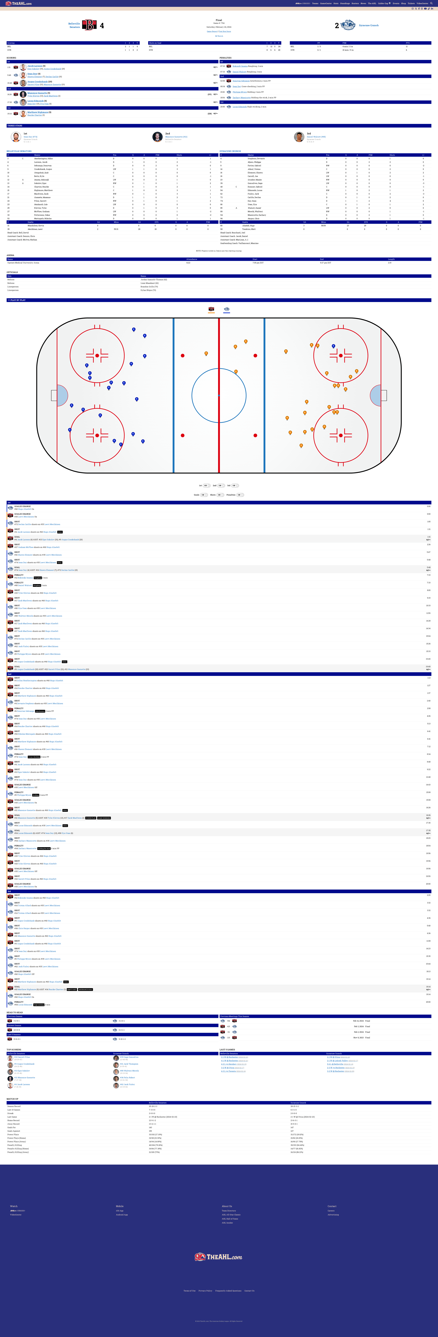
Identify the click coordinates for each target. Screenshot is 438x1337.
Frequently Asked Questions (228, 1291)
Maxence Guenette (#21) (176, 137)
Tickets (411, 3)
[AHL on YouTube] (425, 9)
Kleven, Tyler (40, 208)
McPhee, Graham (42, 211)
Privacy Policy (205, 1291)
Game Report (212, 31)
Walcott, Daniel (254, 208)
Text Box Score (225, 31)
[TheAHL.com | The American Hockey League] (18, 3)
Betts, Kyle (39, 176)
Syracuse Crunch (230, 151)
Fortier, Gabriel (254, 165)
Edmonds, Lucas (255, 190)
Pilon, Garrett (40, 201)
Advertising (333, 1214)
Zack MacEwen (51, 96)
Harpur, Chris (253, 218)
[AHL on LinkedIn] (432, 9)
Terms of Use (190, 1291)
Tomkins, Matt (249, 229)
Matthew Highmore (37, 112)
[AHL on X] (416, 9)
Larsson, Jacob (40, 162)
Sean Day (32, 73)
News (363, 3)
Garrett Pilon (33, 84)
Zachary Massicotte (242, 97)
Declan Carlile (52, 76)
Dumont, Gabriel (255, 187)
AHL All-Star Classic (231, 1214)
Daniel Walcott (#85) (316, 137)
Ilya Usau (44, 103)
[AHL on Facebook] (419, 9)
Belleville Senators (19, 151)
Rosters (355, 3)
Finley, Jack (253, 194)
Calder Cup (383, 3)
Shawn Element (34, 76)
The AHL (372, 3)
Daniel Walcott (239, 71)
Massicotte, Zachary (257, 215)
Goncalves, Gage (255, 183)
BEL (9, 46)
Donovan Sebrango (241, 81)
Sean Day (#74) (30, 137)
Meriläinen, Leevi (35, 229)
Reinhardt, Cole (40, 204)
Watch (220, 36)
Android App (122, 1214)
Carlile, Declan (254, 197)
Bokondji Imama (240, 66)
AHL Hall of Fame (230, 1219)
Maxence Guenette (52, 84)
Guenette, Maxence (42, 197)
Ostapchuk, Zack (41, 172)
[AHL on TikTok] (429, 9)
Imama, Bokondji (41, 179)
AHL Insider (227, 1223)
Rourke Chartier (34, 115)
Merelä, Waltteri (255, 211)
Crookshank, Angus (43, 169)
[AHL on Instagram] (413, 9)
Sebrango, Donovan (43, 165)
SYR (9, 50)
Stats (336, 3)
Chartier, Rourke (41, 187)
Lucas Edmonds (35, 101)
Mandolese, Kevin (36, 225)
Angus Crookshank (52, 69)
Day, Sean (252, 201)
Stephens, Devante (256, 158)
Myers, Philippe (254, 162)
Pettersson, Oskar (42, 215)
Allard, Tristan (254, 169)
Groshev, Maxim (255, 179)
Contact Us (249, 1291)
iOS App (119, 1210)
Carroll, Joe (253, 176)
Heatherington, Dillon (43, 158)
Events (396, 3)
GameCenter (326, 3)
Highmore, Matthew (43, 190)
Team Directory (229, 1210)
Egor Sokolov (33, 69)
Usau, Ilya (252, 204)
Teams (315, 3)
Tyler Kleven (33, 96)
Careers (331, 1210)
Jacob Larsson (34, 66)
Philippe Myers (240, 92)
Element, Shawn (255, 172)
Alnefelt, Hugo (248, 225)
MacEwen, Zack (41, 194)
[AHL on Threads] (422, 9)
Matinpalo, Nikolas (43, 218)
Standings (345, 3)
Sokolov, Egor (40, 183)
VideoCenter (422, 3)
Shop (403, 3)
